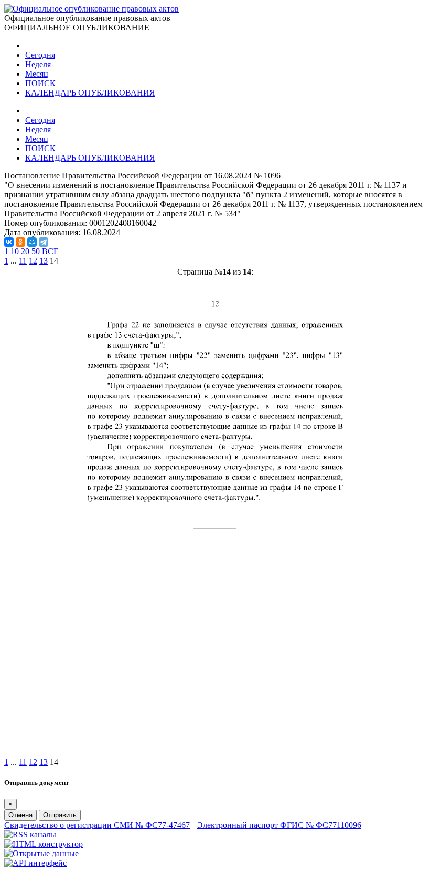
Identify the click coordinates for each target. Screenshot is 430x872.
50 (35, 251)
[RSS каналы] (30, 834)
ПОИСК (40, 83)
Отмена (20, 815)
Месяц (36, 73)
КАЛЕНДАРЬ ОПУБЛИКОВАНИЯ (90, 92)
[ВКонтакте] (9, 242)
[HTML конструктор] (43, 843)
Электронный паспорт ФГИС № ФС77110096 (279, 825)
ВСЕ (50, 251)
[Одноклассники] (20, 242)
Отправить (60, 815)
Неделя (38, 64)
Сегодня (40, 54)
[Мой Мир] (32, 242)
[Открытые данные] (41, 853)
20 (25, 251)
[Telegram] (43, 242)
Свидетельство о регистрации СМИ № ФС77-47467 (97, 825)
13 (43, 260)
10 (14, 251)
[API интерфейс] (35, 862)
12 (33, 260)
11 (23, 260)
